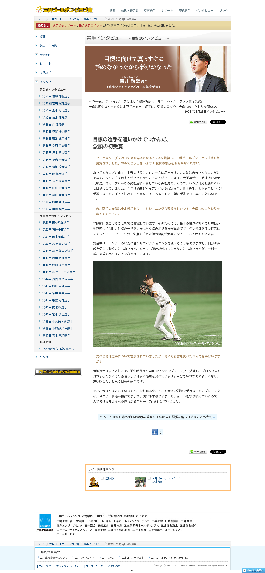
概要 (112, 10)
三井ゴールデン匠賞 (133, 557)
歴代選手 (184, 10)
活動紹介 (110, 478)
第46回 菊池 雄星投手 (56, 138)
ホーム (41, 19)
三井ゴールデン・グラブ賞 (64, 8)
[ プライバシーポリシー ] (68, 566)
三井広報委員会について (53, 557)
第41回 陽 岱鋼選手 (54, 307)
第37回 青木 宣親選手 (56, 335)
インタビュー (204, 10)
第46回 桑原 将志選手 (56, 145)
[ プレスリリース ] (94, 566)
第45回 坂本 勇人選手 (56, 152)
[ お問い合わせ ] (115, 566)
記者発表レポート (64, 25)
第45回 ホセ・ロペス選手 (58, 272)
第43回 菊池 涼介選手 (56, 167)
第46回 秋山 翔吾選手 (56, 265)
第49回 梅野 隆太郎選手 (57, 251)
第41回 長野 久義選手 (56, 181)
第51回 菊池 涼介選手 (56, 117)
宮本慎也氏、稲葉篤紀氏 (58, 349)
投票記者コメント (90, 25)
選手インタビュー (94, 19)
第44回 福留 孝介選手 (56, 160)
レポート (167, 10)
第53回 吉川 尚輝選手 (56, 103)
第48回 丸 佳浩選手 (54, 124)
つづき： (156, 417)
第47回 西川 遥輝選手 (56, 258)
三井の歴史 (108, 557)
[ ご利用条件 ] (45, 566)
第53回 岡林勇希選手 (56, 222)
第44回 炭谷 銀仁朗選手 (57, 279)
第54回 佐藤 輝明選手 (56, 96)
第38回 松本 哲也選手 (56, 202)
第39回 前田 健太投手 (56, 195)
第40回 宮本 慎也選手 (56, 314)
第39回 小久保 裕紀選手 (57, 321)
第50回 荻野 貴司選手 (56, 244)
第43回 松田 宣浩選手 (56, 286)
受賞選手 (150, 10)
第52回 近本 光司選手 (56, 110)
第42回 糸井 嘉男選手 (56, 293)
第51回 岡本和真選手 (56, 237)
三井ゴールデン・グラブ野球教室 (166, 479)
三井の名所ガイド (85, 557)
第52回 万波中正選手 (56, 229)
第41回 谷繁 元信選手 (56, 300)
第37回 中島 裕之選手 (56, 209)
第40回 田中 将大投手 (56, 188)
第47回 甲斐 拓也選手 (56, 131)
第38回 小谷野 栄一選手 (57, 328)
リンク (223, 10)
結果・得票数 (130, 10)
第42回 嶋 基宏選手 (54, 174)
